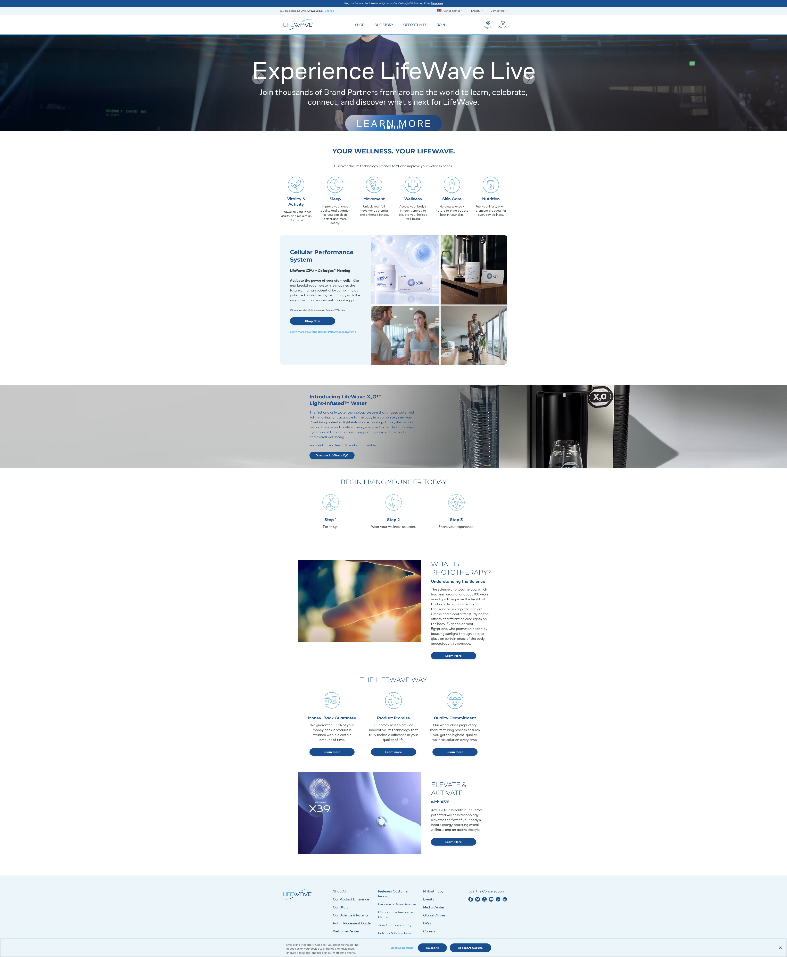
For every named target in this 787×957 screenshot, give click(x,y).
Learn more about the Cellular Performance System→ (323, 331)
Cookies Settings (402, 947)
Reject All (432, 947)
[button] (258, 78)
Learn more (332, 752)
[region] (393, 948)
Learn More (453, 655)
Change (329, 10)
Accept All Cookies (470, 947)
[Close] (780, 947)
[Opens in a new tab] (470, 899)
